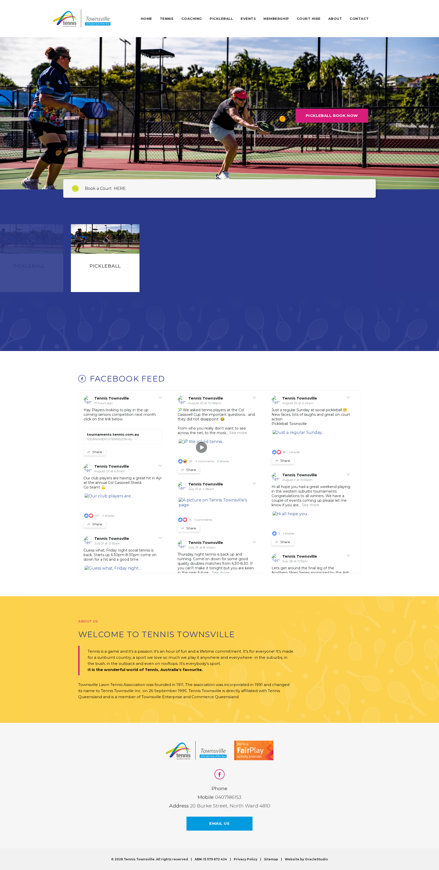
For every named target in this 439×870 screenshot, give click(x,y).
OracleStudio (316, 859)
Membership (276, 19)
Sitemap (271, 859)
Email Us (219, 823)
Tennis (167, 19)
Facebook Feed (127, 379)
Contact (359, 19)
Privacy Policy (245, 859)
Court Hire (309, 19)
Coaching (191, 19)
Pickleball (221, 19)
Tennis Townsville (111, 398)
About (335, 19)
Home (146, 19)
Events (248, 19)
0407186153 (228, 797)
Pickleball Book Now (332, 115)
